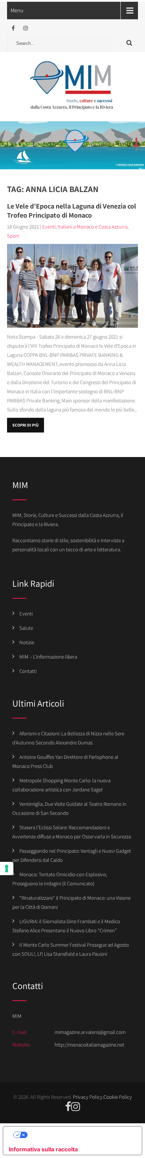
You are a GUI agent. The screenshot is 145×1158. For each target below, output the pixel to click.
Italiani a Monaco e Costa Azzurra (92, 226)
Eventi (49, 226)
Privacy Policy (87, 1097)
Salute (26, 628)
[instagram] (25, 28)
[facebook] (13, 28)
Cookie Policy (117, 1097)
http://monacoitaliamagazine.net (89, 1044)
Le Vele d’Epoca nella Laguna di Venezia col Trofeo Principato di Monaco (71, 211)
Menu (17, 10)
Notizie (26, 642)
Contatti (28, 671)
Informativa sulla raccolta (43, 1149)
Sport (13, 235)
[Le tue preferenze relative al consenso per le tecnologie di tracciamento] (6, 868)
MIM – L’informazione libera (48, 656)
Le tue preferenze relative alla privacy (79, 1135)
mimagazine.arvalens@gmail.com (90, 1032)
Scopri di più (25, 425)
